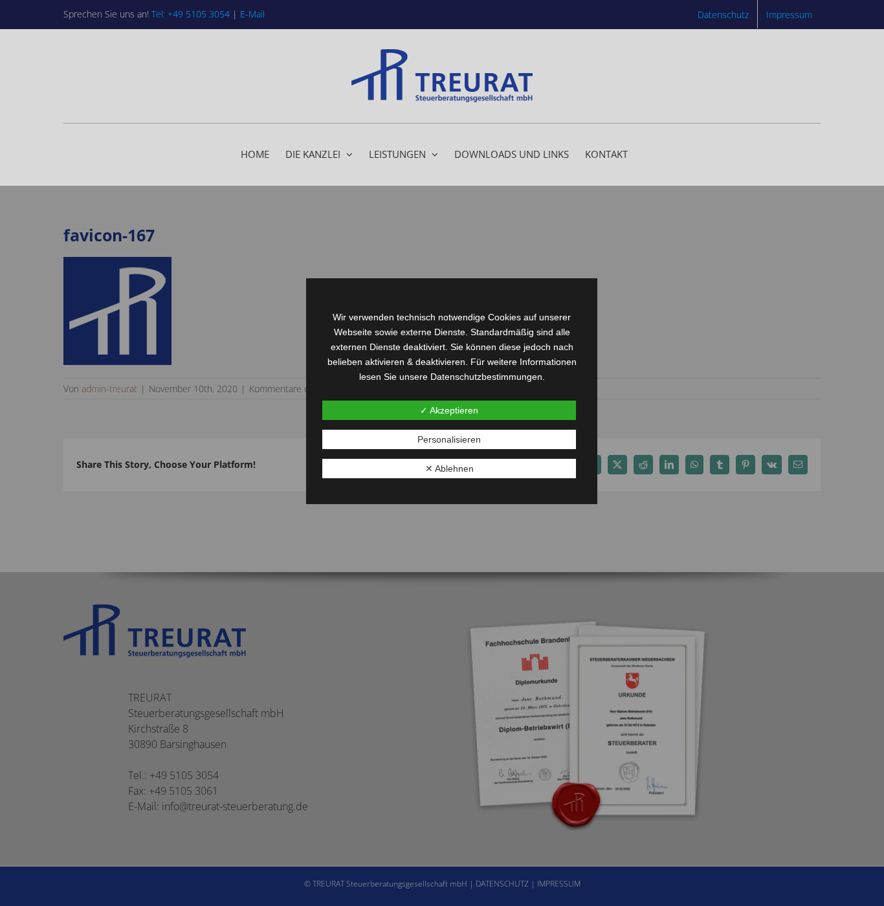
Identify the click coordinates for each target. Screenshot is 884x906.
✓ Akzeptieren (449, 410)
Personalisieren (449, 439)
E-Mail (252, 14)
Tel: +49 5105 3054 (190, 14)
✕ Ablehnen (449, 468)
